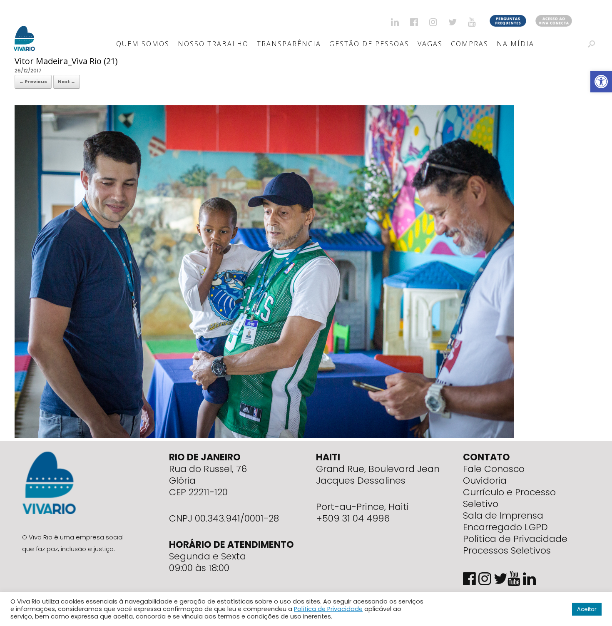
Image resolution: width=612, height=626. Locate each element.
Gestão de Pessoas (369, 43)
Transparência (289, 43)
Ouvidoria (485, 480)
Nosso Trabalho (213, 43)
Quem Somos (142, 43)
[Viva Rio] (24, 27)
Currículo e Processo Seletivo (509, 498)
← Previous (33, 81)
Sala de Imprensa (503, 515)
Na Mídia (515, 43)
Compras (469, 43)
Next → (66, 81)
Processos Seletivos (507, 550)
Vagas (430, 43)
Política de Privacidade (515, 538)
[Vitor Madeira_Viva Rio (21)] (264, 436)
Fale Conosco (494, 468)
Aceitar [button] (587, 609)
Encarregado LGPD (505, 527)
